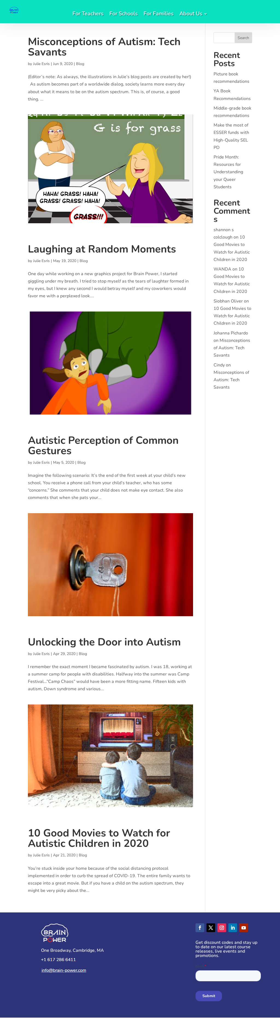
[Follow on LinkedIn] (232, 927)
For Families (158, 14)
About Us (190, 14)
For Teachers (87, 14)
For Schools (123, 14)
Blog (80, 63)
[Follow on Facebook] (200, 927)
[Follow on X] (210, 927)
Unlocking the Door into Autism (104, 642)
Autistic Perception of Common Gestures (103, 445)
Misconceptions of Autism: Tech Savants (104, 47)
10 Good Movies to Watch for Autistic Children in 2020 (99, 838)
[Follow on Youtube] (243, 927)
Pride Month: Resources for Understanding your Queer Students (228, 172)
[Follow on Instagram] (221, 927)
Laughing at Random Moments (102, 249)
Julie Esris (41, 63)
